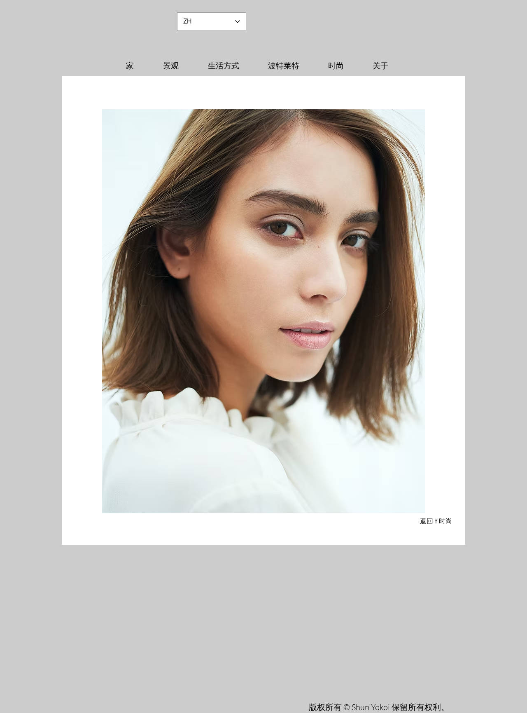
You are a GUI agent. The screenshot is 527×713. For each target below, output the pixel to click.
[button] (263, 311)
